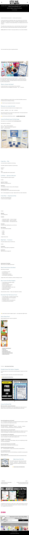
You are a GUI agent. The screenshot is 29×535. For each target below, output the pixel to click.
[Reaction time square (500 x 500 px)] (4, 323)
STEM (20, 6)
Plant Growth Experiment (6, 351)
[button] (2, 62)
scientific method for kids (20, 116)
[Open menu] (27, 2)
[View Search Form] (1, 2)
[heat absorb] (4, 343)
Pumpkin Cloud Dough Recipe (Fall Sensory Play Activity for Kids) (22, 482)
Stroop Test (4, 349)
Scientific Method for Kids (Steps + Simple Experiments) (6, 482)
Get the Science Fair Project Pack (19, 466)
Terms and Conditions (14, 531)
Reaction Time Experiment (6, 348)
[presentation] (3, 528)
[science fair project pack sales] (5, 463)
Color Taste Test (5, 350)
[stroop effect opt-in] (4, 330)
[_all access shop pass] (14, 494)
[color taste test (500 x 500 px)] (4, 336)
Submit (23, 520)
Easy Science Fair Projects (9, 366)
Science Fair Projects (15, 6)
